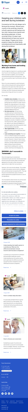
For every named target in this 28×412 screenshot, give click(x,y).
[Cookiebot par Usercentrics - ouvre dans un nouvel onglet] (20, 187)
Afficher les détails (18, 211)
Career (2, 390)
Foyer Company (4, 388)
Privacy (7, 400)
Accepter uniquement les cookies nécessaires (14, 224)
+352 (5, 374)
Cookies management (13, 402)
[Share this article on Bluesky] (25, 13)
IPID (7, 402)
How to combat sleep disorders (12, 295)
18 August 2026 (7, 242)
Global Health (3, 408)
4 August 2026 (6, 292)
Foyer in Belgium (5, 387)
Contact (3, 377)
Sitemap (3, 400)
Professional (4, 385)
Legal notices (12, 400)
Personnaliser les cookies (13, 219)
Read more (8, 267)
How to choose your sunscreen (12, 339)
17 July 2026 (6, 336)
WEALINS (3, 405)
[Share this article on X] (22, 13)
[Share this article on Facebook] (19, 13)
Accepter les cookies (14, 215)
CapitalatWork (4, 407)
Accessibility (21, 402)
